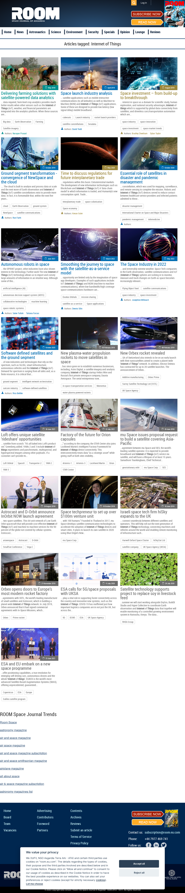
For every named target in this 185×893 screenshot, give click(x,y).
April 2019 (111, 87)
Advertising (44, 810)
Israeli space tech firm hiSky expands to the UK (143, 514)
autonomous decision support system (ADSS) (23, 295)
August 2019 (169, 87)
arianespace (8, 540)
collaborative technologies (15, 301)
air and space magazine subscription (23, 753)
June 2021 (51, 258)
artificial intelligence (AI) (14, 288)
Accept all (139, 863)
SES (164, 467)
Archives (75, 817)
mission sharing (88, 297)
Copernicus (8, 692)
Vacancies (10, 830)
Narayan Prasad (20, 133)
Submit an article (81, 830)
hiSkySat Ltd (159, 540)
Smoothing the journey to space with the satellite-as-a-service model (87, 268)
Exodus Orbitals (70, 297)
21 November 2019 (48, 583)
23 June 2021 (50, 658)
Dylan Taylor (155, 133)
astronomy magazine (13, 730)
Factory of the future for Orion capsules (86, 436)
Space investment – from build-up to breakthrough (148, 95)
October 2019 (50, 167)
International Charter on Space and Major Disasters (145, 212)
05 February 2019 (108, 347)
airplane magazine (12, 768)
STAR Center (68, 469)
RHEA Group (127, 621)
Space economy (70, 208)
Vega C (30, 546)
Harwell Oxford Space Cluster (135, 540)
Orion (111, 463)
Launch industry (83, 117)
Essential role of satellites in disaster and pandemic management (143, 177)
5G (64, 617)
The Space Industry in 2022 (143, 264)
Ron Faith (17, 217)
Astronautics (37, 32)
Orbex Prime (153, 377)
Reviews (155, 32)
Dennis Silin (77, 308)
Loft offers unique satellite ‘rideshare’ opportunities (23, 436)
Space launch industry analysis (86, 93)
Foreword (43, 823)
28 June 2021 (50, 429)
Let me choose (34, 883)
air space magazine (12, 745)
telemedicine (154, 219)
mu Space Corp (151, 467)
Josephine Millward (140, 299)
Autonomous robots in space (25, 264)
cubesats (67, 117)
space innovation (148, 121)
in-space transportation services (77, 385)
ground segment (10, 381)
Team (7, 823)
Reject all (139, 872)
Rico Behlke (18, 393)
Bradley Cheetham (139, 133)
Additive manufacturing (132, 377)
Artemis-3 (80, 463)
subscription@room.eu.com (162, 832)
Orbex (5, 617)
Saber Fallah (18, 313)
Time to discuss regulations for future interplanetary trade (86, 175)
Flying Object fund (130, 288)
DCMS (72, 617)
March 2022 (110, 258)
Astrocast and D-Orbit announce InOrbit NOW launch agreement (28, 514)
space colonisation (93, 201)
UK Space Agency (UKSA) (154, 546)
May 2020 (111, 167)
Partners (42, 830)
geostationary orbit (130, 467)
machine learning (39, 301)
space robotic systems (13, 308)
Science (56, 32)
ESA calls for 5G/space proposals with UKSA (88, 591)
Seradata (92, 124)
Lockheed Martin (97, 463)
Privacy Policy (79, 843)
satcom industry (10, 388)
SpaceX (21, 463)
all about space (10, 776)
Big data (6, 121)
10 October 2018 (109, 506)
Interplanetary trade (72, 201)
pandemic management (133, 219)
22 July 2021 (110, 429)
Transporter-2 (35, 463)
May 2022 (170, 258)
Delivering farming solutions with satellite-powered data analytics (28, 95)
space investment (130, 128)
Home (7, 32)
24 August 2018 (49, 506)
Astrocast (23, 540)
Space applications (95, 303)
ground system (40, 206)
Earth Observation (23, 121)
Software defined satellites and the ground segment (27, 355)
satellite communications (28, 212)
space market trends (152, 128)
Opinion (125, 32)
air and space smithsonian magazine (23, 761)
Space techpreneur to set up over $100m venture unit (88, 514)
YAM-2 (49, 463)
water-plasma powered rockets (77, 392)
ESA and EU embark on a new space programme (25, 666)
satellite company (130, 546)
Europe (29, 692)
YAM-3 (6, 469)
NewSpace (8, 212)
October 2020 (169, 167)
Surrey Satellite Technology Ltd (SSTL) (139, 383)
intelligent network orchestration (37, 381)
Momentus (101, 385)
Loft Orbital (8, 463)
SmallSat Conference (12, 546)
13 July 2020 (110, 583)
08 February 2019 (168, 347)
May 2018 (51, 87)
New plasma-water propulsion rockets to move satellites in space (85, 357)
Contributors (45, 817)
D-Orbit (35, 540)
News (20, 32)
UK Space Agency (130, 390)
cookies (100, 880)
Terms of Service (81, 836)
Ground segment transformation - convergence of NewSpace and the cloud (29, 177)
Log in (144, 2)
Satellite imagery (11, 128)
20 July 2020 (169, 583)
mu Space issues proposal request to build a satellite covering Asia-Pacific (149, 438)
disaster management (132, 206)
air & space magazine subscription (22, 784)
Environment (74, 32)
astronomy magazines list (16, 791)
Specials (109, 32)
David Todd (77, 129)
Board (7, 817)
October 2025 (50, 347)
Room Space (8, 722)
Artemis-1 (67, 463)
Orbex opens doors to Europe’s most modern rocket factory (26, 591)
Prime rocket (19, 617)
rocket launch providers (105, 117)
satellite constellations (73, 124)
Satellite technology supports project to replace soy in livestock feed (148, 593)
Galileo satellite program (14, 699)
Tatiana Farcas (32, 313)
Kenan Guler (77, 213)
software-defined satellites (34, 388)
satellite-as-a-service (72, 303)
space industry (129, 121)
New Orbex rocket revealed (142, 353)
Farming (39, 121)
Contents (76, 810)
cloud (5, 206)
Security (93, 32)
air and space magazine (15, 738)
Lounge (140, 32)
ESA (81, 617)
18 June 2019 (169, 506)
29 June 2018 (169, 429)
